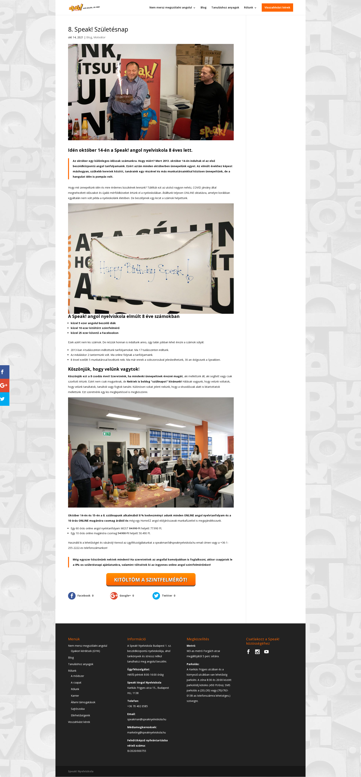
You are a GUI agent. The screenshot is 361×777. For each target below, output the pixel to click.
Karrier (75, 695)
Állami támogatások (83, 702)
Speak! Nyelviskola (80, 771)
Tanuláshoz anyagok (225, 7)
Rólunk (248, 7)
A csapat (76, 682)
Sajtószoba (78, 709)
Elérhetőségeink (80, 715)
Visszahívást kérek (277, 7)
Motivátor (99, 37)
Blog (203, 7)
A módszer (77, 676)
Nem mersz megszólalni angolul (170, 7)
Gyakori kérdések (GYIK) (85, 651)
